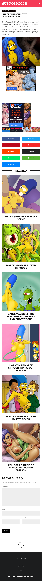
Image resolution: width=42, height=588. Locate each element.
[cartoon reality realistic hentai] (16, 104)
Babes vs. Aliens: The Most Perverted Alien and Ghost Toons (21, 317)
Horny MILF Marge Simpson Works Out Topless (21, 368)
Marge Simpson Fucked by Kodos (21, 266)
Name (4, 509)
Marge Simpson (14, 96)
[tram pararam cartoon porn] (21, 128)
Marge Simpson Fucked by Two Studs (21, 417)
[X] (17, 558)
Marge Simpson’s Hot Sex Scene (21, 218)
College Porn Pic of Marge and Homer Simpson (21, 468)
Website (24, 518)
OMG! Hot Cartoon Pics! (8, 11)
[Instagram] (21, 558)
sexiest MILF (14, 22)
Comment (5, 486)
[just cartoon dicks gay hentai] (21, 90)
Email (3, 518)
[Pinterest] (25, 558)
